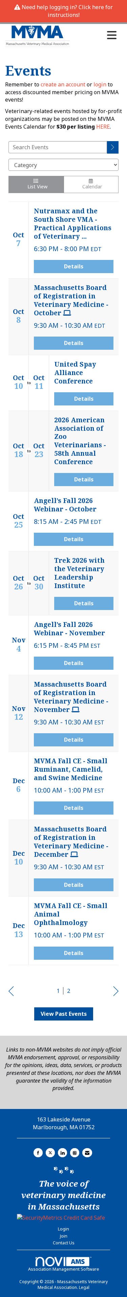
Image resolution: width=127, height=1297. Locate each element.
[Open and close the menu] (95, 35)
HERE (103, 126)
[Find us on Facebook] (38, 1152)
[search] (113, 147)
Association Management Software (63, 1269)
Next (116, 991)
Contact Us (64, 1243)
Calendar (91, 186)
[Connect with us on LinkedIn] (62, 1152)
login (100, 84)
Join (63, 1236)
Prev (11, 991)
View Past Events (64, 1013)
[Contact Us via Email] (87, 1152)
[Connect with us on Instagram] (74, 1152)
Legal (84, 1287)
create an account (63, 84)
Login (63, 1229)
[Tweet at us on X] (50, 1152)
